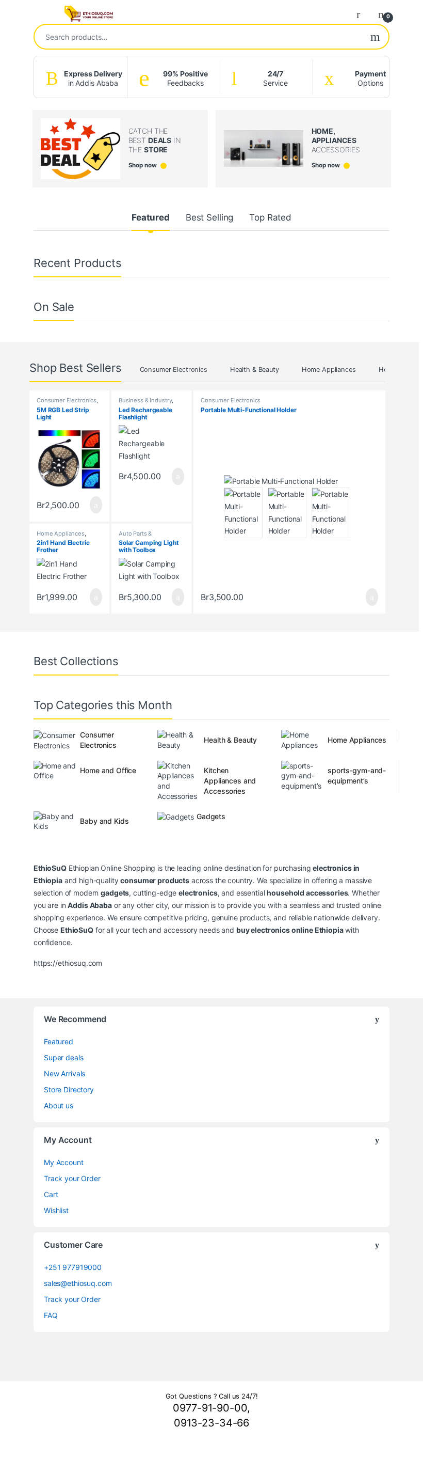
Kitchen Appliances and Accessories (230, 780)
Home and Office (108, 770)
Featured (151, 217)
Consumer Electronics (173, 369)
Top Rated (270, 217)
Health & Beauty (254, 369)
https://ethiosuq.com (68, 963)
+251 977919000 (73, 1267)
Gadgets (211, 816)
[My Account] (362, 14)
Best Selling (209, 217)
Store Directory (69, 1089)
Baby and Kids (104, 821)
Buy (95, 505)
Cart (51, 1194)
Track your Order (72, 1178)
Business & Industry (145, 400)
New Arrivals (64, 1073)
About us (58, 1105)
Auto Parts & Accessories (135, 536)
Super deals (63, 1057)
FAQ (51, 1315)
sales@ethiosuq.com (77, 1283)
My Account (64, 1162)
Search (375, 37)
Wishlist (56, 1210)
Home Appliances (329, 369)
